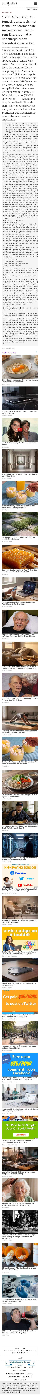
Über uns (29, 1373)
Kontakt (19, 1367)
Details (9, 1392)
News (12, 1367)
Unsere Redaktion (14, 1377)
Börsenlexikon (20, 1348)
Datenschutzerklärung (19, 1370)
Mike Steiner (26, 1377)
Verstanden (15, 1392)
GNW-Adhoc (5, 12)
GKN (11, 12)
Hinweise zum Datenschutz (15, 1373)
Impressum (27, 1367)
